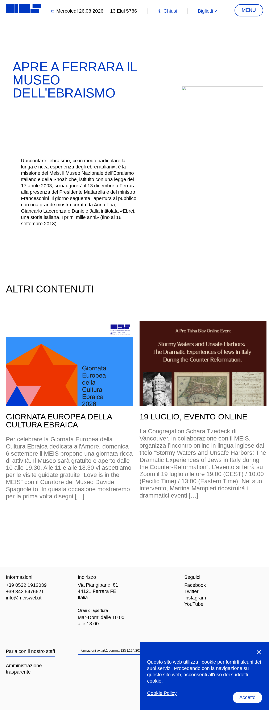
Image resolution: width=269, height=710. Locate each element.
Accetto (247, 697)
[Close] (259, 652)
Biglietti (205, 11)
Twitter (191, 591)
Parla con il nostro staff (30, 651)
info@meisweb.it (23, 598)
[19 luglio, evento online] (203, 363)
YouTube (193, 604)
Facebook (195, 585)
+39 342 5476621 (25, 591)
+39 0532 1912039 (26, 585)
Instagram (195, 598)
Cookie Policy (162, 693)
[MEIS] (23, 8)
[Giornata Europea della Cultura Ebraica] (69, 363)
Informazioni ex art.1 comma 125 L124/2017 (110, 650)
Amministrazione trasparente (24, 669)
